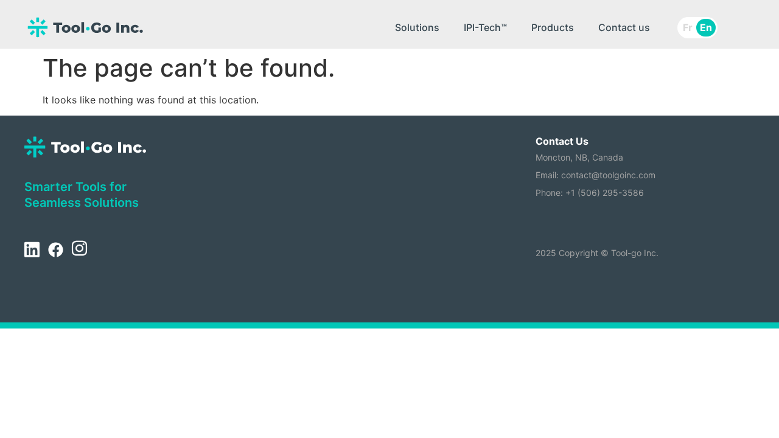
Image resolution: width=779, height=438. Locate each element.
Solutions (417, 27)
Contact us (624, 27)
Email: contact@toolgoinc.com (595, 175)
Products (552, 27)
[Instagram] (79, 250)
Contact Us (562, 141)
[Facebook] (55, 250)
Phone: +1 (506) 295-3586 (590, 192)
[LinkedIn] (31, 250)
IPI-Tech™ (485, 27)
